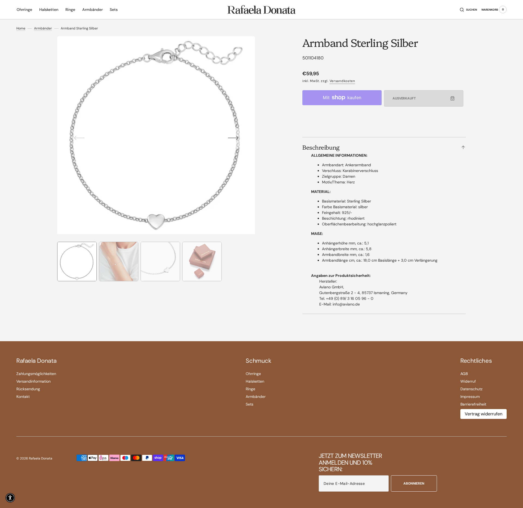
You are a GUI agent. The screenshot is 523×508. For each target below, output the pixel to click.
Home (20, 28)
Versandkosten (342, 81)
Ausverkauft (404, 98)
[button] (468, 10)
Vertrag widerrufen (483, 414)
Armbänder (43, 28)
